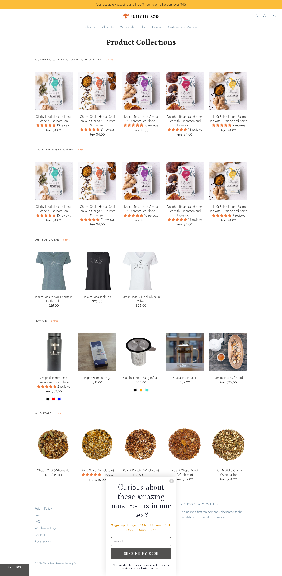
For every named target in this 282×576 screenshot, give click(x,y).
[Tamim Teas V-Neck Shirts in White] (141, 271)
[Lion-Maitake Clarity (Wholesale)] (228, 444)
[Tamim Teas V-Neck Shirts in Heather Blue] (54, 271)
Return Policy (43, 508)
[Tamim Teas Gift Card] (228, 352)
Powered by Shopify (66, 563)
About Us (108, 27)
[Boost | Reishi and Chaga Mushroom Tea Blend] (141, 91)
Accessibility (43, 541)
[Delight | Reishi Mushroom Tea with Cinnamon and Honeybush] (185, 91)
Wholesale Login (46, 528)
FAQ (37, 521)
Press (38, 515)
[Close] (171, 481)
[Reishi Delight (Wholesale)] (141, 444)
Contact (157, 27)
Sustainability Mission (182, 27)
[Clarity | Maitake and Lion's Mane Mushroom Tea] (54, 91)
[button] (46, 125)
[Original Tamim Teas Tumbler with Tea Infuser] (54, 352)
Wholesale (127, 27)
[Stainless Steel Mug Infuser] (141, 352)
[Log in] (264, 16)
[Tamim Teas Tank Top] (97, 271)
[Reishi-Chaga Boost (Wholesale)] (185, 444)
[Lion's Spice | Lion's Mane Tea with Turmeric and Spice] (228, 91)
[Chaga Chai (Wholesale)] (54, 444)
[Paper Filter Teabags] (97, 352)
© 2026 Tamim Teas (44, 563)
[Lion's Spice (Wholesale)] (97, 444)
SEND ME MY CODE (141, 553)
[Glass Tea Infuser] (185, 352)
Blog (143, 27)
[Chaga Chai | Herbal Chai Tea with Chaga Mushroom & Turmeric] (97, 91)
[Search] (257, 16)
